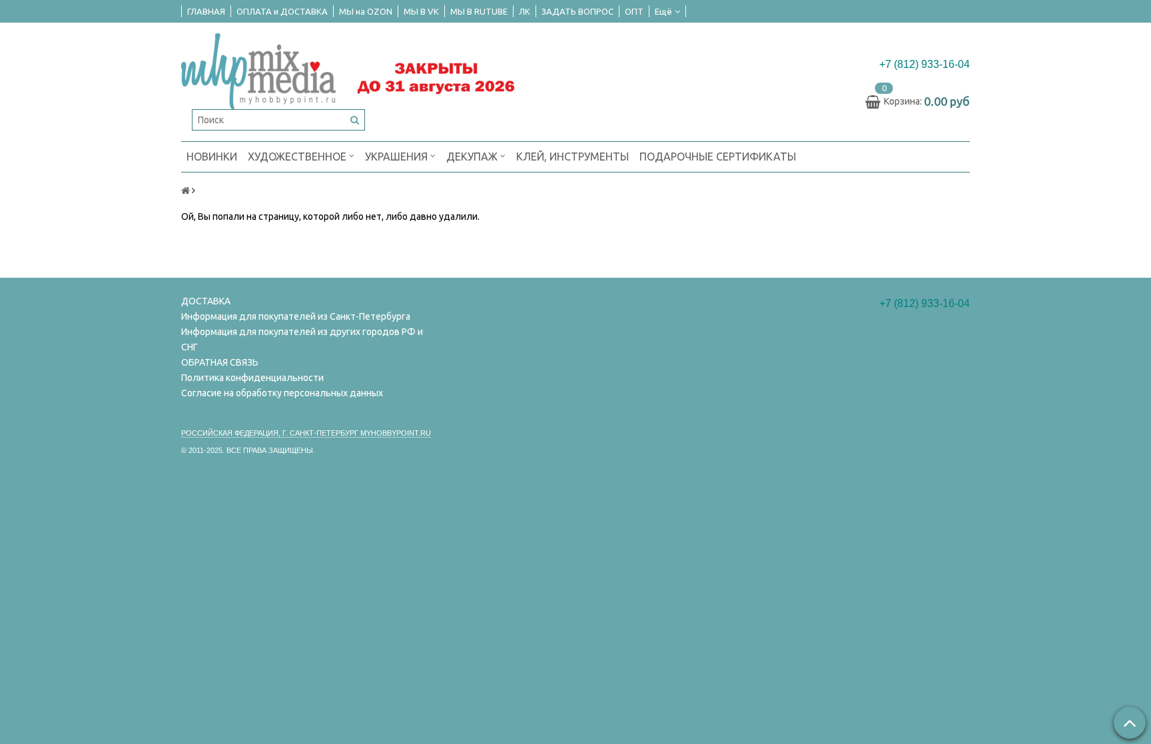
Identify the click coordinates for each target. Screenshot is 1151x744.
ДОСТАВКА (205, 301)
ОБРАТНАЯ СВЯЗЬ (219, 362)
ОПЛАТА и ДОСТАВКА (282, 11)
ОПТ (634, 11)
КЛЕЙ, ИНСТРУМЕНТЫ (572, 157)
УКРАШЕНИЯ (397, 157)
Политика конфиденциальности (252, 377)
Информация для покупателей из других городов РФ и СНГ (302, 339)
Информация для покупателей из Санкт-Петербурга (295, 316)
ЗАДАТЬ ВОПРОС (577, 11)
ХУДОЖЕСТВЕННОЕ (298, 157)
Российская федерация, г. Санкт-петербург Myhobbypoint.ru (306, 433)
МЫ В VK (421, 11)
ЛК (524, 11)
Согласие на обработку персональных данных (282, 393)
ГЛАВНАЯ (206, 11)
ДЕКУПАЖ (473, 157)
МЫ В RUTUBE (479, 11)
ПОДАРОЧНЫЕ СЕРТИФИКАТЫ (717, 157)
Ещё (663, 11)
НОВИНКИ (212, 157)
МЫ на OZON (365, 11)
